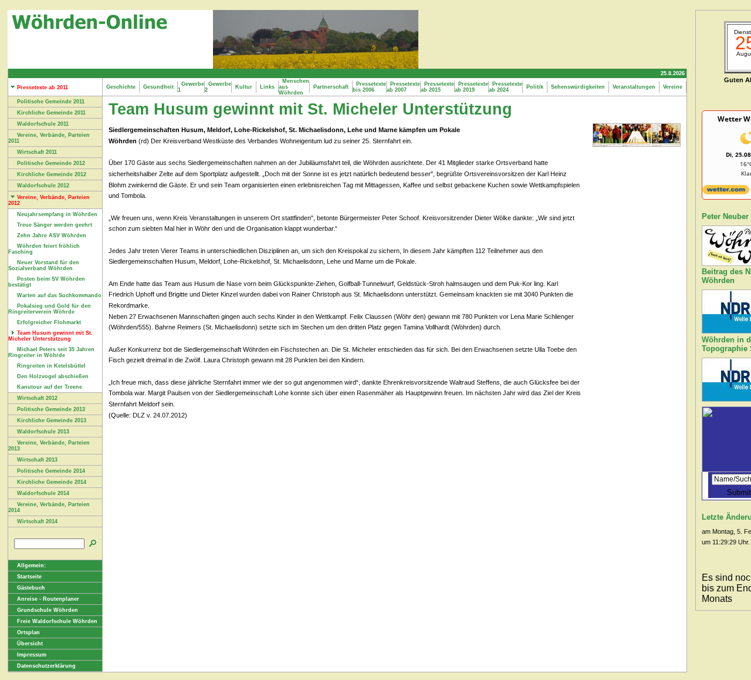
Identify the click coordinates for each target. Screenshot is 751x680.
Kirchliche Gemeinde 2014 (51, 482)
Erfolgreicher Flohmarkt (49, 322)
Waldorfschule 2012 (43, 185)
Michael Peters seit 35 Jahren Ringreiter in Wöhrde (51, 352)
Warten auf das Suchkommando (59, 295)
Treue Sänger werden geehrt (54, 225)
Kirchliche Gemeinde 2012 (51, 174)
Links (267, 87)
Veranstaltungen (634, 87)
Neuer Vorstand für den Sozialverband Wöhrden (43, 265)
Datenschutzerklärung (46, 666)
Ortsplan (28, 632)
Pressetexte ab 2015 (437, 87)
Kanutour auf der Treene (49, 387)
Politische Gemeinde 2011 (50, 102)
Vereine (672, 87)
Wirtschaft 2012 (37, 398)
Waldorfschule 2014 (43, 493)
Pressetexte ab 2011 (42, 87)
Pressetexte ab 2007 (403, 87)
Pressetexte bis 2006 (369, 87)
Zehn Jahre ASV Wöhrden (51, 235)
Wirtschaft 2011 (37, 152)
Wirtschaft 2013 (37, 460)
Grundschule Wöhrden (47, 610)
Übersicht (30, 644)
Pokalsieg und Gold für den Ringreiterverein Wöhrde (49, 309)
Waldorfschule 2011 (43, 124)
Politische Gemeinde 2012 (51, 163)
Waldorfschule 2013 (43, 432)
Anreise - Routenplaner (48, 599)
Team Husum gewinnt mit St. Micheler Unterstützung (50, 336)
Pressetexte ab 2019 (471, 87)
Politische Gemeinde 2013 (51, 409)
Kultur (244, 87)
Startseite (29, 577)
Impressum (31, 655)
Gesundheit (158, 87)
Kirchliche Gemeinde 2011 (51, 113)
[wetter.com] (725, 192)
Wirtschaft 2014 (37, 521)
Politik (535, 87)
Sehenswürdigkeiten (577, 87)
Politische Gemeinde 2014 (51, 471)
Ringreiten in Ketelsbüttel (51, 366)
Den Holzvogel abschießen (53, 376)
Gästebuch (31, 588)
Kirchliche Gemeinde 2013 (51, 420)
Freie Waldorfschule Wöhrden (57, 621)
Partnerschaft (331, 87)
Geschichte (121, 87)
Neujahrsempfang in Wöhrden (57, 214)
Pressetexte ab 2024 (505, 87)
